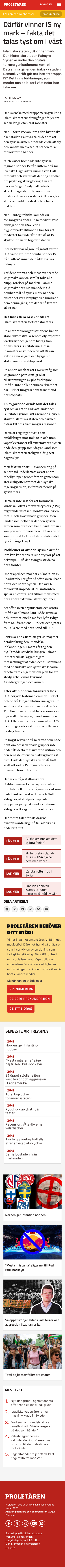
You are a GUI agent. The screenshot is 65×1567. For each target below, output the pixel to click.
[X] (15, 909)
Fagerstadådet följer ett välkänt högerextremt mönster (32, 1456)
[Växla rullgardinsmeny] (59, 4)
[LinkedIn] (23, 909)
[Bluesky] (38, 909)
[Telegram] (30, 909)
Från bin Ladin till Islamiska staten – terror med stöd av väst (41, 889)
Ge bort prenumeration (30, 998)
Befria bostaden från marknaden (21, 1156)
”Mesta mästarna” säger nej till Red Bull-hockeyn (23, 1062)
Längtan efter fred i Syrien (38, 873)
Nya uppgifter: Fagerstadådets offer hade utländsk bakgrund (32, 1403)
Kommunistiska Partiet (41, 1504)
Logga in (46, 4)
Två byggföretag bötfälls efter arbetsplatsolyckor (24, 1141)
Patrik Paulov (12, 98)
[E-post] (46, 909)
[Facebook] (7, 909)
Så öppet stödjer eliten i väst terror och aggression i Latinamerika (25, 1079)
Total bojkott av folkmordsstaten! (18, 1096)
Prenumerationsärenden (19, 1536)
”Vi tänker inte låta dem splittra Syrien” (41, 840)
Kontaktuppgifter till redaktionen (23, 1533)
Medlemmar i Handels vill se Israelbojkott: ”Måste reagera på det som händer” (30, 1426)
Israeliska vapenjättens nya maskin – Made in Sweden (29, 1413)
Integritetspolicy (14, 1540)
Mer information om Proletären (22, 1543)
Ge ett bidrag (21, 1008)
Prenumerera (51, 13)
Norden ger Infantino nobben (25, 1215)
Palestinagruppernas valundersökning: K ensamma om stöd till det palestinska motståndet (31, 1442)
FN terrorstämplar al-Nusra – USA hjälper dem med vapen (39, 857)
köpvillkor (34, 1540)
